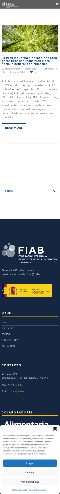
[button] (55, 429)
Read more (14, 127)
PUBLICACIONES (10, 340)
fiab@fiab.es (18, 391)
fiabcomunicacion (12, 68)
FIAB (4, 322)
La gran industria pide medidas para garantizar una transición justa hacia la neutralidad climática (29, 61)
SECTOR (6, 334)
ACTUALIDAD (8, 346)
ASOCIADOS (8, 328)
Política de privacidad (37, 489)
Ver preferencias (30, 481)
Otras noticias (32, 68)
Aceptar (30, 463)
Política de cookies (19, 489)
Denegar (30, 472)
